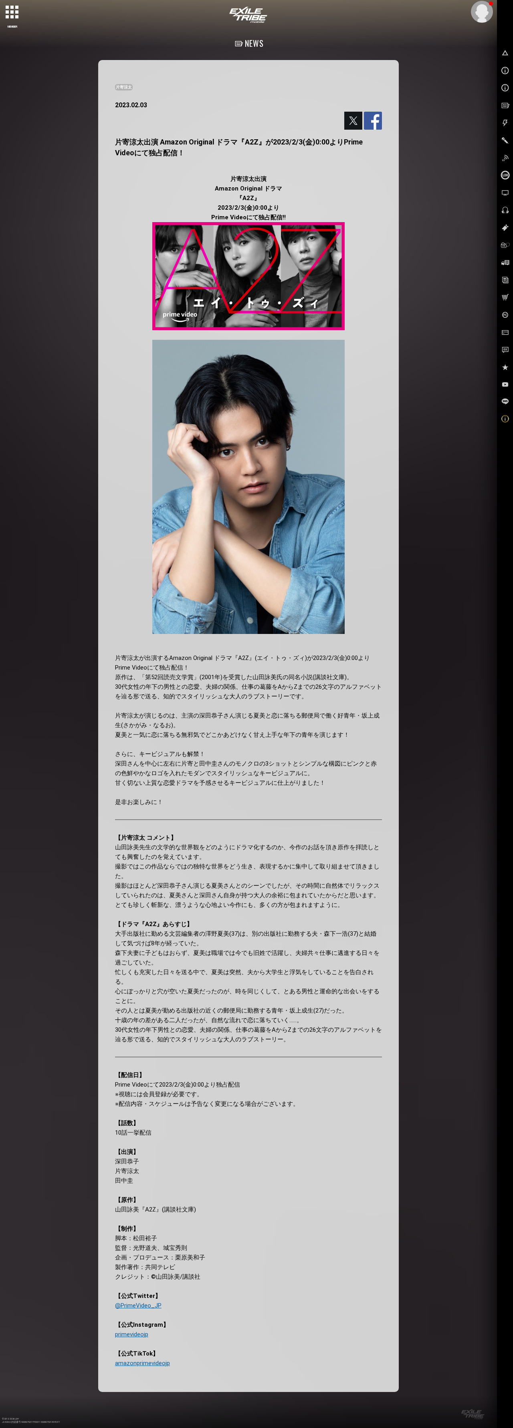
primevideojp (131, 1334)
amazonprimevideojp (142, 1363)
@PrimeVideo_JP (138, 1305)
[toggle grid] (12, 12)
